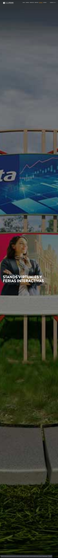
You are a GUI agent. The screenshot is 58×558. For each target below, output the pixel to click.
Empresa (27, 2)
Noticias (40, 2)
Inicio (24, 2)
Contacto (52, 2)
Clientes (44, 2)
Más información (45, 556)
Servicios (36, 2)
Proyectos (32, 2)
